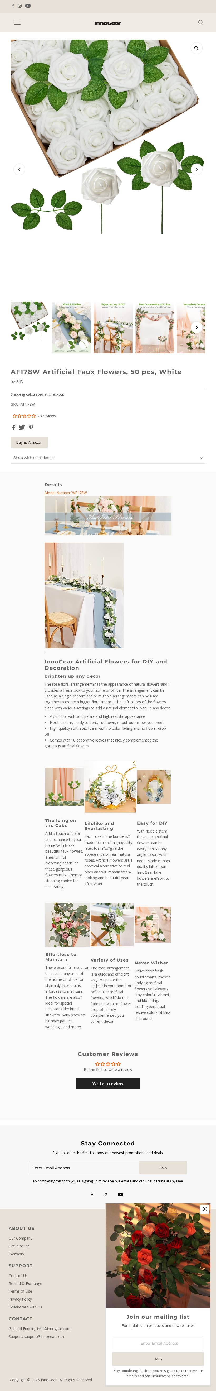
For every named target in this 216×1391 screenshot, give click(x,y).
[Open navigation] (34, 22)
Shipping (18, 394)
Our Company (20, 1238)
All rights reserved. (76, 1379)
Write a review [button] (108, 1084)
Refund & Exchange (25, 1283)
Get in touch (19, 1246)
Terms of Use (20, 1291)
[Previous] (19, 169)
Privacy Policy (20, 1299)
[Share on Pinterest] (31, 428)
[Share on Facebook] (14, 428)
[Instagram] (20, 6)
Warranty (16, 1253)
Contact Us (18, 1275)
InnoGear (49, 1379)
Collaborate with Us (25, 1306)
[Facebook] (13, 6)
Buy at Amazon (29, 442)
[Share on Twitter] (22, 428)
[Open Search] (201, 22)
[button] (25, 415)
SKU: (15, 404)
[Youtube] (28, 6)
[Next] (197, 169)
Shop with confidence (33, 457)
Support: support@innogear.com (36, 1336)
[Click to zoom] (197, 48)
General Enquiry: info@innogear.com (40, 1328)
